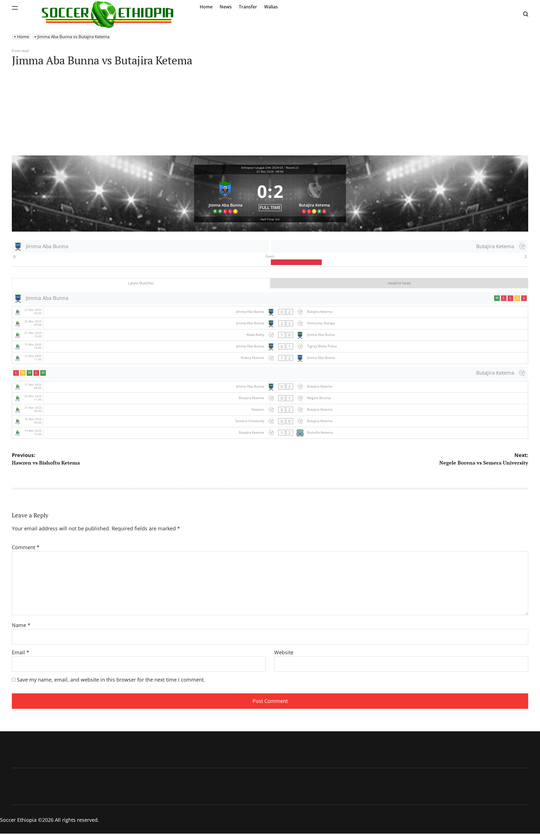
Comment (25, 547)
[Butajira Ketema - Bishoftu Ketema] (270, 432)
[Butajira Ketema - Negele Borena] (270, 398)
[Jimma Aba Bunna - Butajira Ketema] (270, 312)
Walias (271, 7)
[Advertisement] (270, 113)
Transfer (248, 7)
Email (20, 652)
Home (206, 7)
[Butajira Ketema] (314, 195)
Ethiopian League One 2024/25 (262, 167)
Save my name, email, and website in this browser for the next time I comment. (111, 679)
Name (21, 625)
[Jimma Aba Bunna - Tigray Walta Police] (270, 346)
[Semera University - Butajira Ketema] (270, 421)
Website (283, 652)
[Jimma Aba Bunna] (225, 195)
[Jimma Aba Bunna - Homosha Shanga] (270, 323)
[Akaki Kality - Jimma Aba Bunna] (270, 335)
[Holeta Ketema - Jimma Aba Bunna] (270, 358)
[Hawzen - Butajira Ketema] (270, 409)
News (226, 7)
